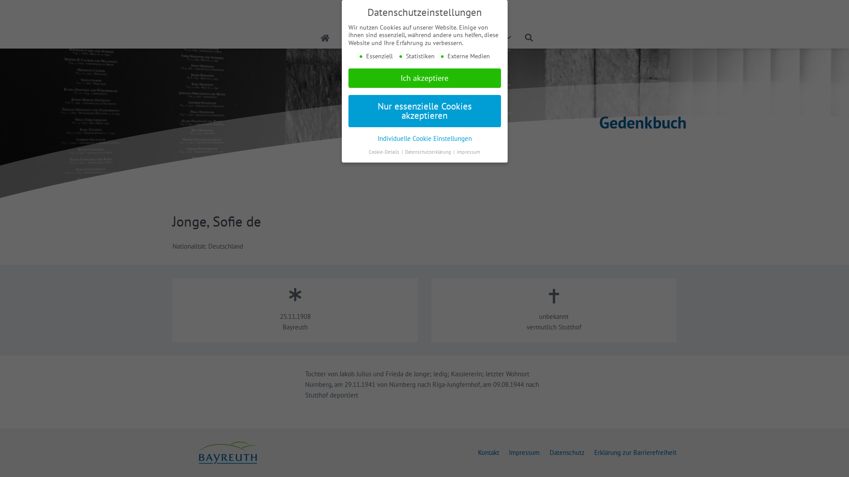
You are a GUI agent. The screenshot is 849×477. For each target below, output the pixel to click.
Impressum (468, 152)
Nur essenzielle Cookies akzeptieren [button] (425, 110)
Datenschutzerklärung (428, 152)
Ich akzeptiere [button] (424, 78)
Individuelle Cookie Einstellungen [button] (425, 138)
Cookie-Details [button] (385, 152)
